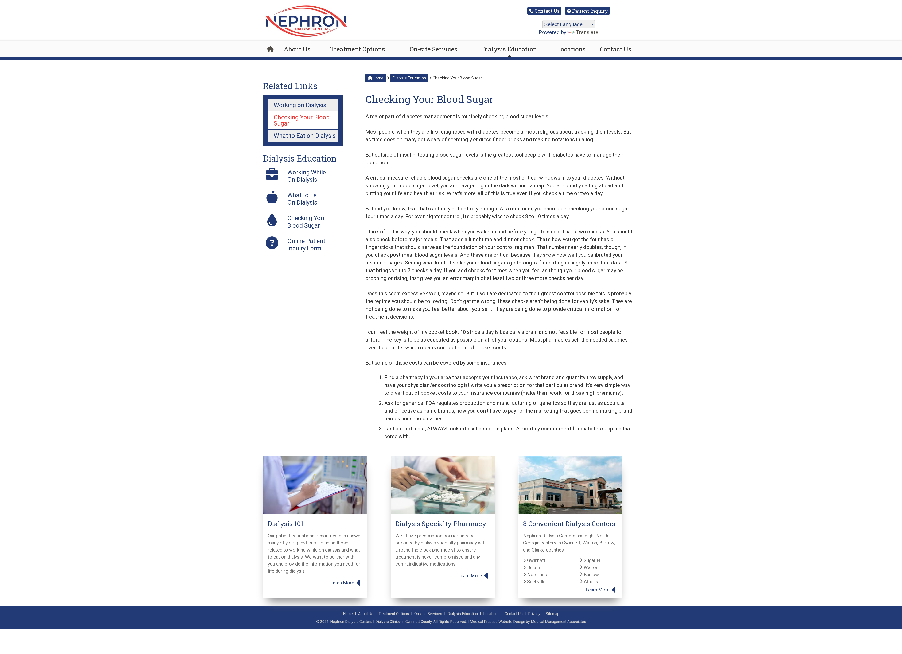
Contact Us (546, 11)
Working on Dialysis (300, 105)
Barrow (591, 574)
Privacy (534, 613)
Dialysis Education (509, 49)
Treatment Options (357, 49)
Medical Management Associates (558, 621)
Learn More (342, 583)
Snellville (536, 581)
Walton (590, 567)
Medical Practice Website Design (497, 621)
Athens (590, 581)
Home (378, 78)
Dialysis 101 (285, 523)
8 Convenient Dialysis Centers (569, 523)
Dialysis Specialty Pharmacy (440, 523)
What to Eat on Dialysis (305, 135)
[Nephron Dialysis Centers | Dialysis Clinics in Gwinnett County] (306, 37)
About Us (297, 49)
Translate (587, 32)
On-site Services (433, 49)
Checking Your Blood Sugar (302, 120)
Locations (571, 49)
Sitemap (552, 613)
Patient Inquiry (589, 11)
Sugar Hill (593, 560)
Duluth (533, 567)
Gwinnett (535, 560)
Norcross (536, 574)
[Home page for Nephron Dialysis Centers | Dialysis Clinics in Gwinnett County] (270, 49)
